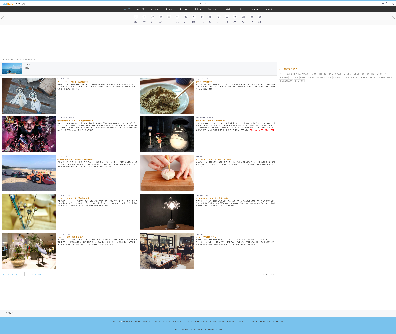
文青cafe (388, 74)
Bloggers (250, 321)
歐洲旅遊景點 (321, 77)
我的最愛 (242, 321)
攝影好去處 (370, 74)
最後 (39, 274)
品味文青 (241, 9)
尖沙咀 (331, 74)
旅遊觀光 (303, 77)
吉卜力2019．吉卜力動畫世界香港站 (211, 121)
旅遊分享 (255, 9)
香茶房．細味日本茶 (204, 82)
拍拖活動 (356, 74)
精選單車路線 (178, 321)
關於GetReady (278, 321)
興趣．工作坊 (65, 79)
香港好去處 (183, 9)
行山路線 (198, 9)
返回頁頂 (10, 313)
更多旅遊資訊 (231, 321)
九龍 (287, 74)
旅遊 (296, 77)
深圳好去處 (212, 9)
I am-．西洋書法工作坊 (206, 237)
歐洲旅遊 (311, 77)
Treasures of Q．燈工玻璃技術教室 (73, 198)
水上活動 (64, 156)
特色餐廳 (346, 77)
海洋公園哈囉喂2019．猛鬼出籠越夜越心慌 (75, 121)
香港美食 (168, 9)
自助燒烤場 (189, 321)
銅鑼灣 (389, 77)
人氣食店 (314, 74)
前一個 (10, 274)
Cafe (282, 74)
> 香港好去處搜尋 (288, 69)
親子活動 (372, 77)
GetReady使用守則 (263, 321)
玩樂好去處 (167, 321)
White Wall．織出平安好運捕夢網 (72, 82)
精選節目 (154, 9)
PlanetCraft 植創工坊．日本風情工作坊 (213, 159)
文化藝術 (380, 74)
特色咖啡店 (337, 77)
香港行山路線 (299, 81)
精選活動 (354, 77)
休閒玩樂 (126, 9)
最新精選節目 (127, 321)
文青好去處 (284, 77)
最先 (4, 274)
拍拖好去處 (347, 74)
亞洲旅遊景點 (303, 74)
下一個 (33, 274)
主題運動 (227, 9)
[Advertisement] (198, 40)
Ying (59, 79)
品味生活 (140, 9)
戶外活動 (18, 59)
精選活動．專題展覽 (67, 117)
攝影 (363, 74)
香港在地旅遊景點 (286, 81)
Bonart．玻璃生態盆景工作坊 (70, 237)
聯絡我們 (269, 9)
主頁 (199, 4)
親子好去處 (363, 77)
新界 (291, 77)
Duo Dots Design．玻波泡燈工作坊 (212, 198)
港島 (329, 77)
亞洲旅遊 (294, 74)
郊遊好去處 (27, 59)
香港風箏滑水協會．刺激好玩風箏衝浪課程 (75, 159)
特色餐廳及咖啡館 (201, 321)
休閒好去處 (322, 74)
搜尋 (206, 4)
